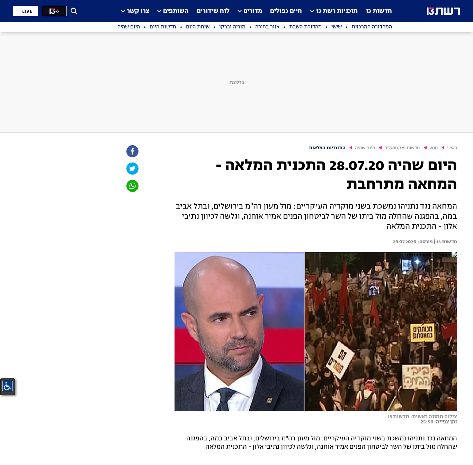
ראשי (452, 148)
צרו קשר (138, 11)
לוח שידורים (213, 11)
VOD (433, 148)
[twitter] (132, 169)
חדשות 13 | (445, 242)
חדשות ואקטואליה (402, 148)
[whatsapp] (132, 186)
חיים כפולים (286, 11)
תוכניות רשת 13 (337, 11)
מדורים (252, 11)
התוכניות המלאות (327, 148)
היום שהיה (365, 148)
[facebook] (132, 151)
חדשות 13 (379, 11)
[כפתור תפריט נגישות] (7, 386)
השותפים (176, 11)
